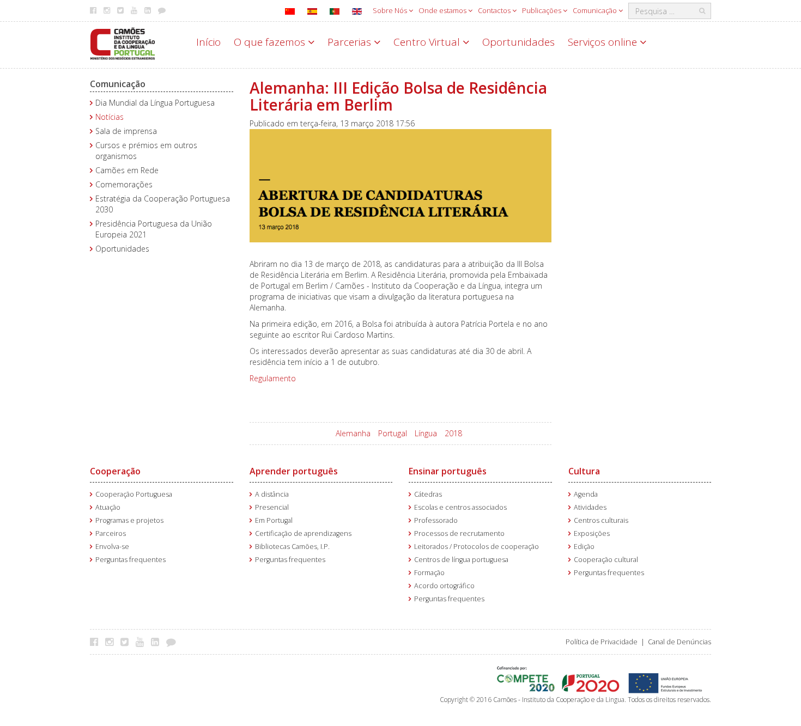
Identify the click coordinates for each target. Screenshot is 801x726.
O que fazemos (271, 42)
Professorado (436, 520)
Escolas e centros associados (460, 507)
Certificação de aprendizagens (303, 533)
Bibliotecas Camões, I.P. (292, 546)
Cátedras (428, 494)
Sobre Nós (391, 10)
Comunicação (595, 10)
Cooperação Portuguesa (133, 494)
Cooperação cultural (606, 559)
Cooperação (115, 471)
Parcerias (350, 42)
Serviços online (604, 42)
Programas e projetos (129, 520)
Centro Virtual (428, 42)
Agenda (586, 494)
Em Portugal (274, 520)
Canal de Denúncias (679, 641)
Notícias (109, 117)
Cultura (584, 471)
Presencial (272, 507)
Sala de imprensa (126, 131)
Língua (426, 433)
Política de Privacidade (602, 641)
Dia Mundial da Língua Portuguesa (155, 102)
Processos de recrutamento (459, 533)
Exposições (592, 533)
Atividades (590, 507)
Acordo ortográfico (444, 585)
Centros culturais (601, 520)
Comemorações (124, 184)
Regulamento (273, 378)
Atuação (107, 507)
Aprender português (294, 471)
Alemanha (353, 433)
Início (208, 42)
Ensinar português (448, 471)
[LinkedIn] (158, 641)
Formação (429, 572)
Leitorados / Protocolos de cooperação (476, 546)
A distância (272, 494)
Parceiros (110, 533)
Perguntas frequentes (130, 559)
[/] (122, 43)
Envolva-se (112, 546)
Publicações (542, 10)
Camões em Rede (127, 170)
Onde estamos (443, 10)
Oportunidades (518, 42)
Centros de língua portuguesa (461, 559)
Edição (584, 546)
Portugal (392, 433)
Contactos (495, 10)
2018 (453, 433)
